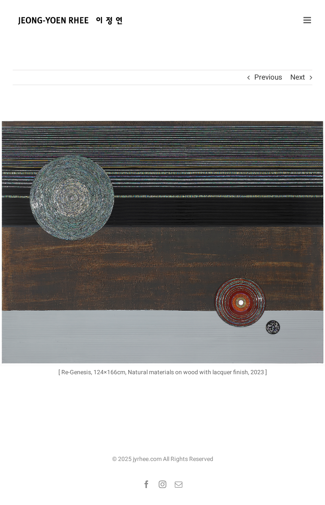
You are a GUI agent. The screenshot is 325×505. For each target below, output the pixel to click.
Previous (268, 77)
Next (297, 77)
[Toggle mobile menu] (307, 20)
